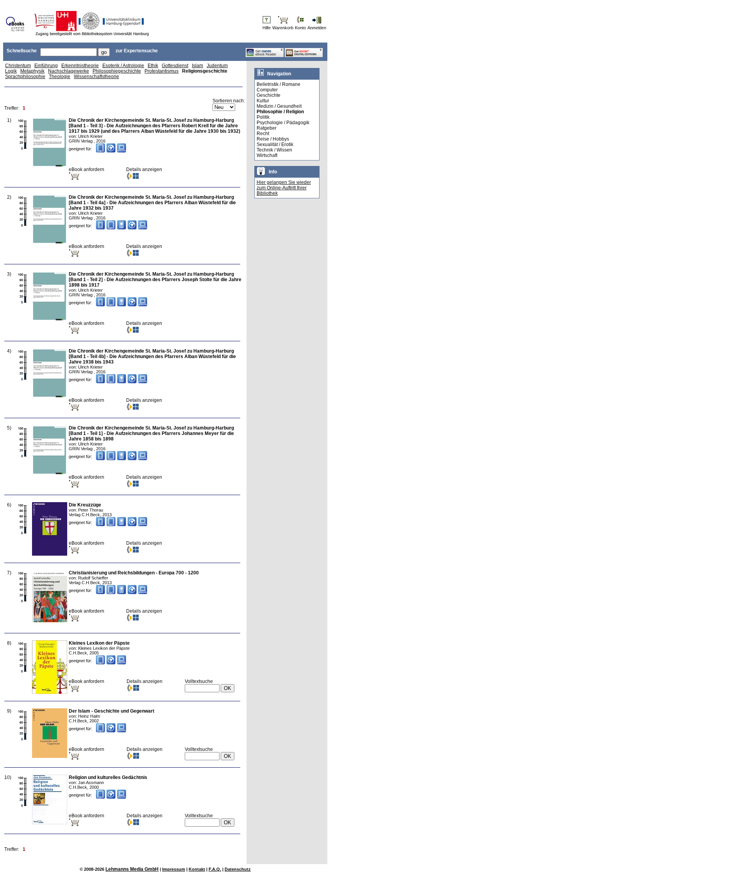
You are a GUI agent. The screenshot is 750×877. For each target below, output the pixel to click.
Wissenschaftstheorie (96, 76)
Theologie (59, 76)
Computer (267, 90)
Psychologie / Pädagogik (283, 122)
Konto (300, 27)
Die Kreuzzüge (85, 505)
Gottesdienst (175, 65)
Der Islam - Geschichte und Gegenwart (111, 711)
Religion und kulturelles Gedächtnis (108, 777)
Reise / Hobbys (273, 139)
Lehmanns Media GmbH (132, 869)
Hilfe (266, 27)
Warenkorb (282, 27)
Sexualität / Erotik (275, 144)
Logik (11, 71)
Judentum (217, 65)
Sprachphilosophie (25, 76)
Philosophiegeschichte (117, 71)
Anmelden (316, 27)
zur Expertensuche (137, 50)
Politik (263, 117)
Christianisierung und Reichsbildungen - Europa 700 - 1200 (134, 573)
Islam (197, 65)
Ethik (153, 65)
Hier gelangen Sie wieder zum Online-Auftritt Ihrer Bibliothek (284, 188)
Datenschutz (238, 869)
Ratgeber (267, 128)
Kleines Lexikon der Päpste (99, 643)
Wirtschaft (267, 155)
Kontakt (197, 869)
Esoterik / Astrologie (123, 65)
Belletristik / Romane (278, 84)
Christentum (18, 65)
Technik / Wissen (274, 150)
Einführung (46, 65)
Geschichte (268, 95)
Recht (263, 133)
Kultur (263, 100)
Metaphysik (32, 71)
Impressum (173, 869)
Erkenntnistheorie (80, 65)
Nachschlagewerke (68, 71)
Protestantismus (162, 71)
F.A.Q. (215, 869)
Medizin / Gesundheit (279, 106)
